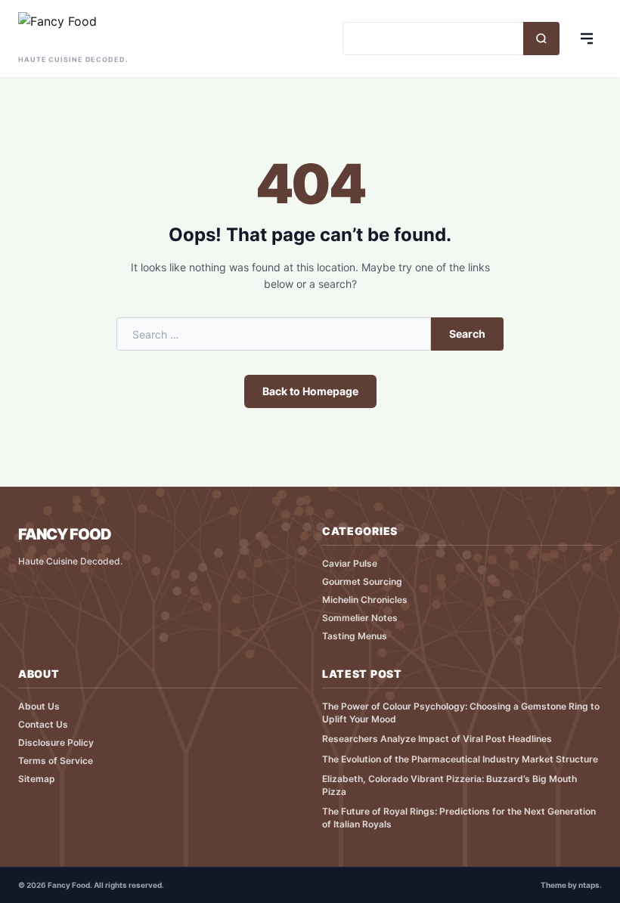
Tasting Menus (354, 636)
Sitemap (36, 778)
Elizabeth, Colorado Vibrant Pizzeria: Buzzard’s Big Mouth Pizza (449, 785)
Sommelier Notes (360, 617)
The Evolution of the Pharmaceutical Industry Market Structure (460, 759)
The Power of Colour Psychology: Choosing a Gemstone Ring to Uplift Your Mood (461, 712)
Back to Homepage (310, 391)
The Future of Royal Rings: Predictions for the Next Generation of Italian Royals (459, 818)
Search (467, 333)
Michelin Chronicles (365, 599)
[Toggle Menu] (587, 38)
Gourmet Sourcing (362, 581)
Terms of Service (55, 760)
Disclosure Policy (56, 742)
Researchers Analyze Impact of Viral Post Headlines (437, 738)
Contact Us (43, 724)
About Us (39, 706)
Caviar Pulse (349, 563)
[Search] (541, 38)
